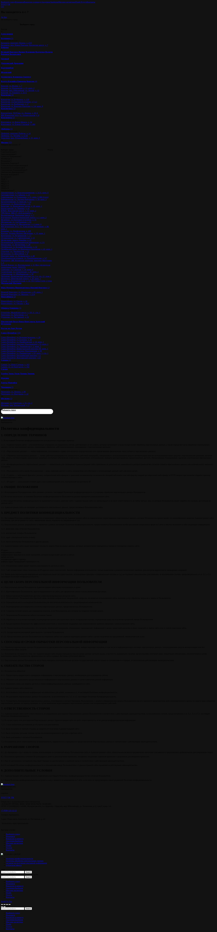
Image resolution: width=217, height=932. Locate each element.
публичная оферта (14, 865)
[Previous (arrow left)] (2, 906)
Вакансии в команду (32, 2)
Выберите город (8, 2)
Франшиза (19, 2)
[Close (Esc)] (2, 904)
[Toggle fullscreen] (7, 904)
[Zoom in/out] (10, 904)
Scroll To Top (6, 901)
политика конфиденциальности (19, 858)
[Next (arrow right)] (5, 906)
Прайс (78, 2)
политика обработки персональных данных (24, 861)
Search (28, 872)
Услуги (84, 2)
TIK (12, 797)
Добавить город (9, 410)
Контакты (91, 2)
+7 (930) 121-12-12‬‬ (9, 810)
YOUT (4, 4)
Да (2, 17)
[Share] (5, 904)
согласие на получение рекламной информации (26, 863)
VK (8, 4)
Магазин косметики (66, 2)
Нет (5, 17)
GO (2, 7)
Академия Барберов (49, 2)
